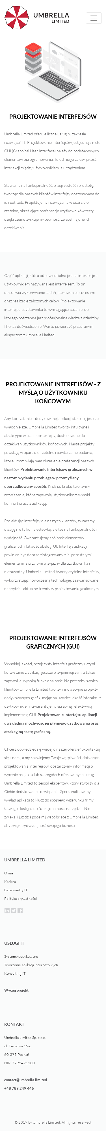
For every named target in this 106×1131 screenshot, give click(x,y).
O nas (8, 873)
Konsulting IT (15, 973)
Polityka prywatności (20, 898)
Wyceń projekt (16, 990)
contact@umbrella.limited (25, 1080)
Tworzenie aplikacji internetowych (31, 965)
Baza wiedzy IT (16, 890)
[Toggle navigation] (94, 18)
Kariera (10, 881)
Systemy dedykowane (21, 956)
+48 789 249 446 (19, 1088)
